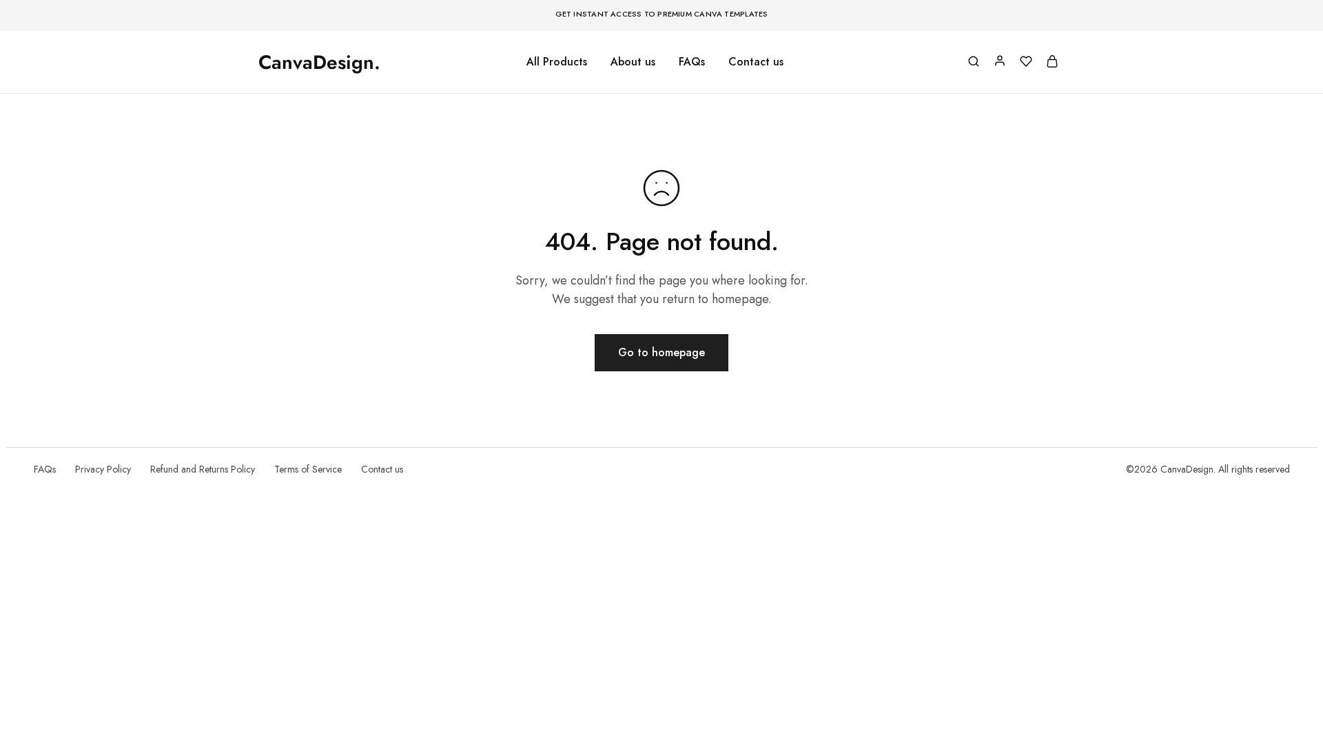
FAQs (692, 62)
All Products (556, 62)
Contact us (755, 62)
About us (633, 62)
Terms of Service (308, 469)
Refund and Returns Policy (202, 469)
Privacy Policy (103, 469)
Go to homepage (661, 352)
